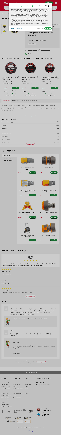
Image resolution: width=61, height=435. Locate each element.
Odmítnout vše (40, 28)
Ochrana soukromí (31, 22)
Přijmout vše (48, 28)
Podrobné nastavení (16, 28)
